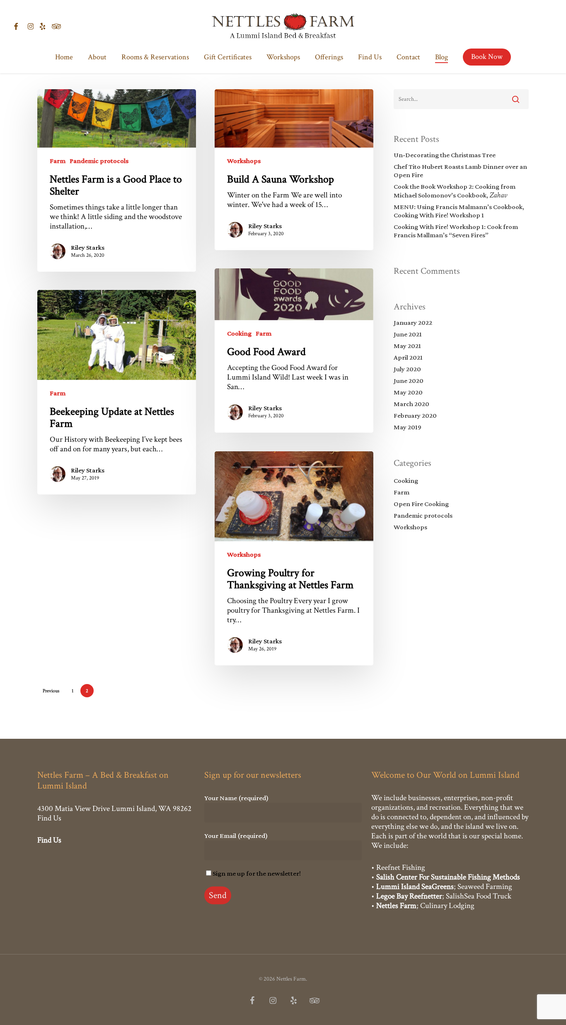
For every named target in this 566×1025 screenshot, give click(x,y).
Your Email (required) (236, 836)
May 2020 (408, 392)
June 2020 (408, 381)
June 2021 (408, 334)
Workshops (244, 161)
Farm (57, 161)
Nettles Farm (396, 906)
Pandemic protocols (99, 161)
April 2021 (408, 357)
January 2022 (413, 322)
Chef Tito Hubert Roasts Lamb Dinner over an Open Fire (460, 171)
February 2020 (415, 415)
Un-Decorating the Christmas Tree (445, 155)
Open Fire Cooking (421, 504)
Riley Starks (87, 247)
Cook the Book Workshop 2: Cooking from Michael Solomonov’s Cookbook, (454, 191)
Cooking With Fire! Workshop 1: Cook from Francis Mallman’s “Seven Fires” (456, 231)
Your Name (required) (236, 798)
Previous (51, 691)
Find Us (49, 818)
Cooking (239, 333)
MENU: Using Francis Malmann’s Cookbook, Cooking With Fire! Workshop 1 (459, 211)
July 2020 (407, 369)
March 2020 (411, 404)
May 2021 (407, 346)
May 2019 (407, 427)
